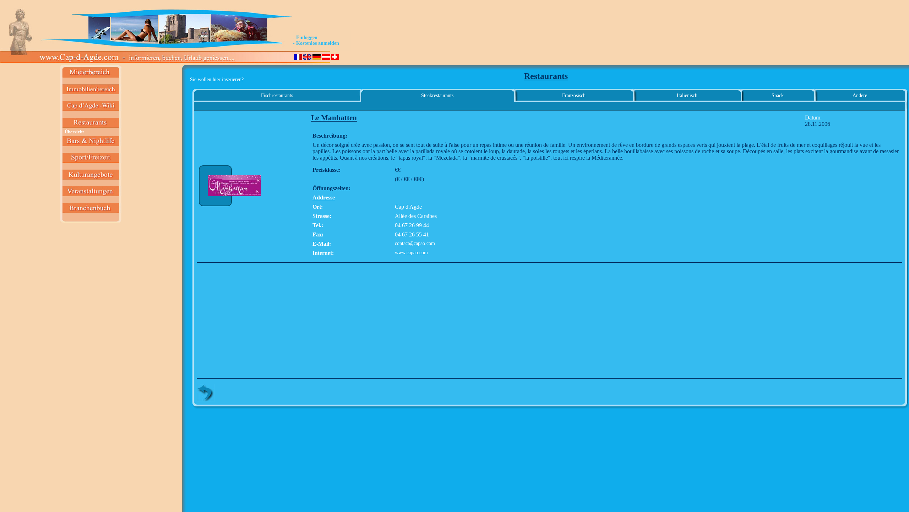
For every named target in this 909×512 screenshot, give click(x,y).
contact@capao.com (415, 243)
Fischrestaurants (277, 95)
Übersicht (74, 131)
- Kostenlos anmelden (316, 43)
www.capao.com (411, 252)
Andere (860, 95)
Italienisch (687, 95)
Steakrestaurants (437, 95)
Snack (778, 95)
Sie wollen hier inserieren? (217, 79)
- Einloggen (305, 37)
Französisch (574, 95)
